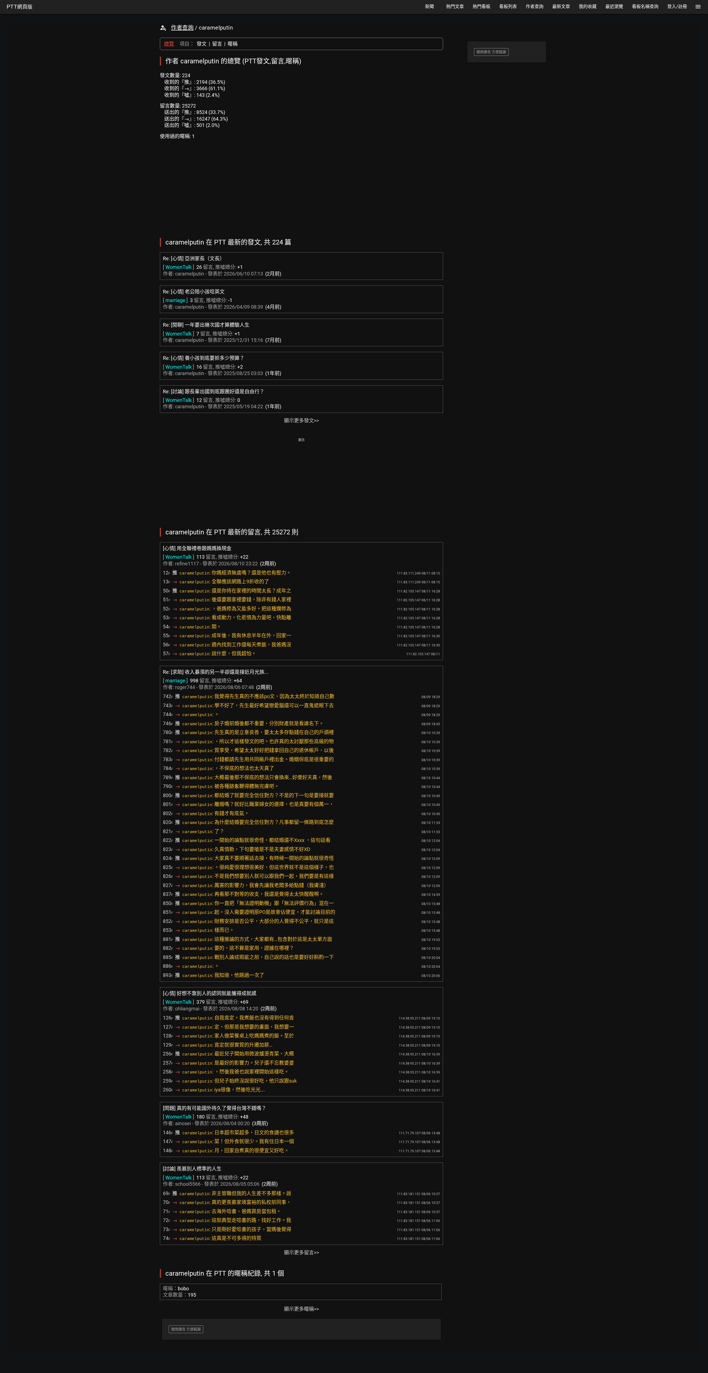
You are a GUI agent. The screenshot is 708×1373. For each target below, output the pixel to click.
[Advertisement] (301, 482)
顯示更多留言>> (301, 1252)
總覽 (169, 44)
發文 (202, 44)
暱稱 (233, 44)
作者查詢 (182, 27)
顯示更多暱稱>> (301, 1309)
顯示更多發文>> (301, 420)
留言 (217, 44)
